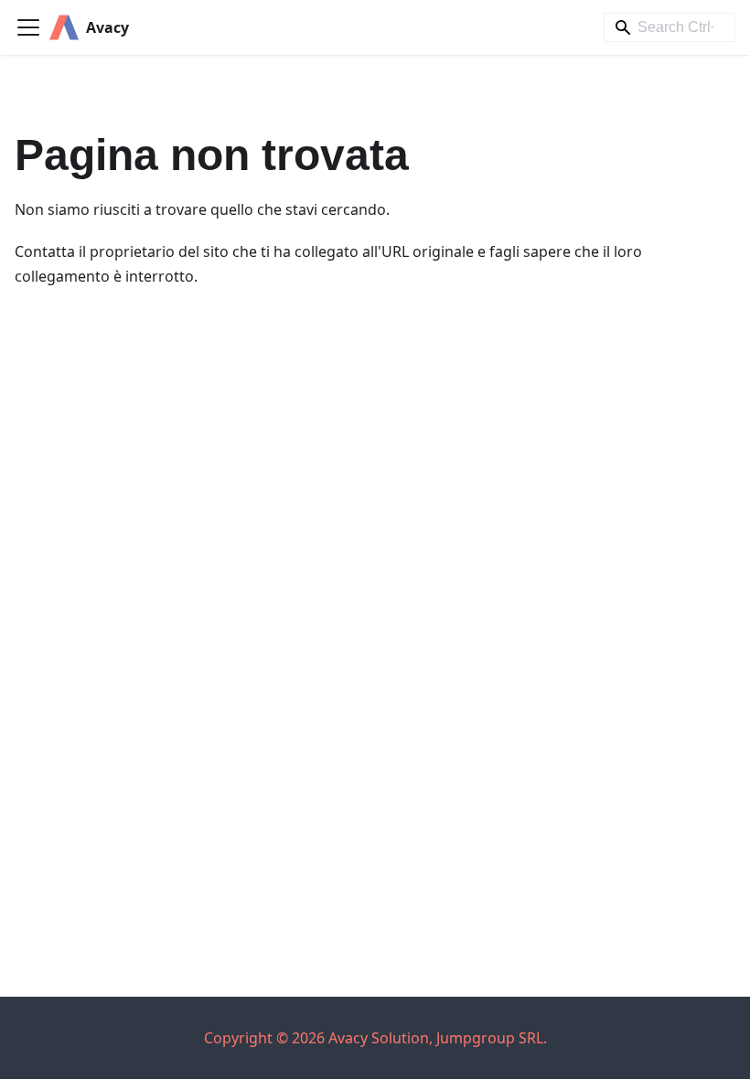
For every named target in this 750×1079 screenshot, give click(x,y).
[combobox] (669, 27)
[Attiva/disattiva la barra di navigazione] (28, 27)
